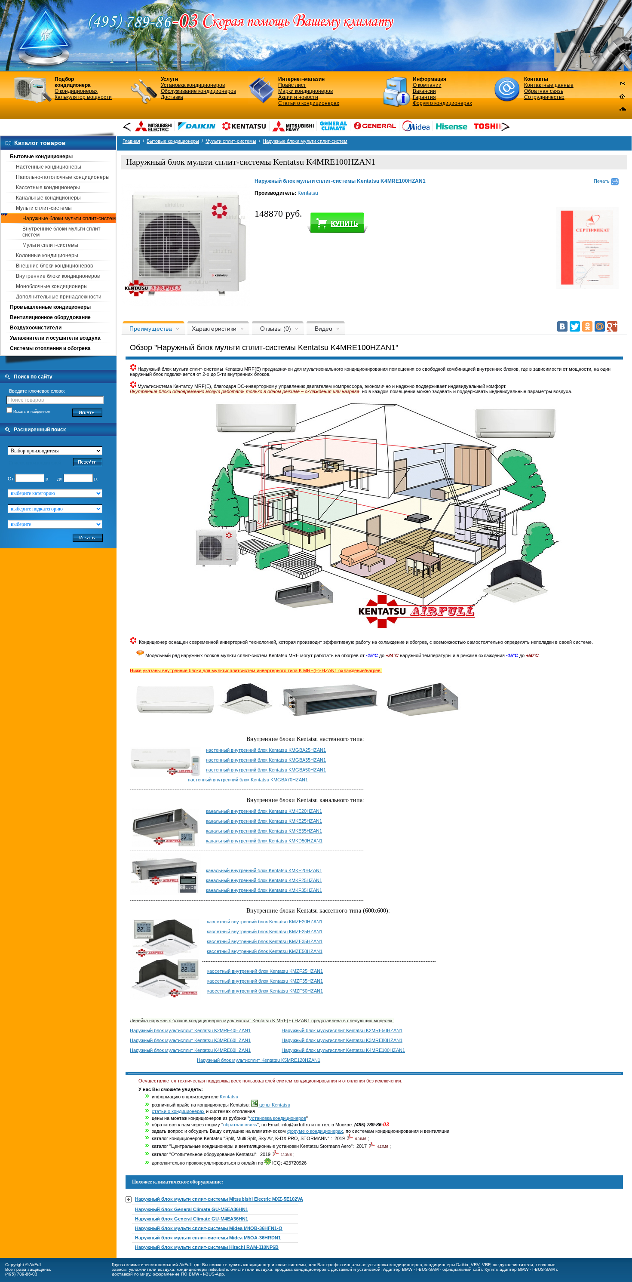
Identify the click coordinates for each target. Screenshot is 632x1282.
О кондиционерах (76, 91)
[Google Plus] (612, 326)
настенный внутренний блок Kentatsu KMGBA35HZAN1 (266, 759)
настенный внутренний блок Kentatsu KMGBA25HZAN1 (266, 750)
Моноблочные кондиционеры (52, 286)
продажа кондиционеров (300, 1269)
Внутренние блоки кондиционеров (58, 276)
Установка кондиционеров (193, 85)
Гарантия (424, 97)
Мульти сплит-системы (44, 208)
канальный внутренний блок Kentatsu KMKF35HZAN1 (264, 890)
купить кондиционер (249, 1264)
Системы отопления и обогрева (50, 348)
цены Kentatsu (274, 1104)
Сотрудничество (544, 97)
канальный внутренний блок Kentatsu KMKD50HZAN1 (264, 840)
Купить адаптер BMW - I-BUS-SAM (520, 1269)
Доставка (172, 97)
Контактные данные (549, 85)
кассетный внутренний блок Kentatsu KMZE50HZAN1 (264, 951)
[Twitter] (575, 326)
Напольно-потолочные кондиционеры (63, 177)
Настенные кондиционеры (48, 167)
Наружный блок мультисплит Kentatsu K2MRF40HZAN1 (190, 1030)
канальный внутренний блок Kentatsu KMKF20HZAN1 (264, 870)
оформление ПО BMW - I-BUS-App (188, 1274)
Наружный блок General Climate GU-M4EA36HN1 (191, 1218)
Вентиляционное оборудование (50, 317)
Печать (602, 181)
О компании (427, 85)
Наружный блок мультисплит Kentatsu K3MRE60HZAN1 (190, 1040)
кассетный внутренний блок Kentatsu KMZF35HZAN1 (265, 981)
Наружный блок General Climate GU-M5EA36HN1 (191, 1209)
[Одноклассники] (587, 326)
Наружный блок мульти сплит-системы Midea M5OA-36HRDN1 (208, 1237)
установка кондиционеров (277, 1118)
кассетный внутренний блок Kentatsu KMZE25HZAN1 (264, 931)
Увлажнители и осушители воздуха (55, 338)
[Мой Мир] (600, 326)
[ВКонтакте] (562, 326)
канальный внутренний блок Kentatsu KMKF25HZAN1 (264, 880)
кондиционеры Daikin (446, 1264)
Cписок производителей (35, 462)
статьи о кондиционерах (178, 1111)
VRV (475, 1264)
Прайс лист (292, 85)
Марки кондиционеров (305, 91)
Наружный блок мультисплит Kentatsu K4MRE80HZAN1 (190, 1050)
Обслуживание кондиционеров (198, 91)
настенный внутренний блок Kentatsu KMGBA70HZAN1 (248, 779)
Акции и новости (298, 97)
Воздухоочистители (35, 328)
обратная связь (240, 1124)
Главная (131, 141)
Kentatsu (308, 193)
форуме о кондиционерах (315, 1131)
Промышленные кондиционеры (50, 307)
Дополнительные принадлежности (58, 297)
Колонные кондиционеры (47, 255)
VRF (486, 1264)
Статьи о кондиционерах (308, 103)
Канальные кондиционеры (48, 198)
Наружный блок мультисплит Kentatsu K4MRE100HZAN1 (343, 1050)
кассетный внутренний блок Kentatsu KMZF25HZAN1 (265, 971)
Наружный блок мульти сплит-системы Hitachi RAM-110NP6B (207, 1247)
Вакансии (424, 91)
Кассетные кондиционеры (48, 187)
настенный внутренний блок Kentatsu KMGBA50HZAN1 (266, 769)
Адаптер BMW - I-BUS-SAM (411, 1269)
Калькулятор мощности (83, 97)
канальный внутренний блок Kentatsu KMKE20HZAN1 (264, 811)
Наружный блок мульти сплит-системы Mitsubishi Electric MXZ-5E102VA (219, 1199)
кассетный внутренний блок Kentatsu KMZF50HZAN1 (265, 990)
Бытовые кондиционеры (41, 157)
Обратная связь (543, 91)
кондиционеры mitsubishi (202, 1269)
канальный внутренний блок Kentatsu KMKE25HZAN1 (264, 821)
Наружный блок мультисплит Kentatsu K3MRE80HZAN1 (342, 1040)
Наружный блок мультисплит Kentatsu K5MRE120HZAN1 (258, 1060)
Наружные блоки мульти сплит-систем (69, 218)
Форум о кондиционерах (442, 103)
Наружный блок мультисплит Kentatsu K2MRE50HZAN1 (342, 1030)
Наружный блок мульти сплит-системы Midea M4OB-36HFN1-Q (208, 1228)
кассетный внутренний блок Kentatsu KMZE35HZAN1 (264, 941)
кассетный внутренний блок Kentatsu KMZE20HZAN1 (264, 921)
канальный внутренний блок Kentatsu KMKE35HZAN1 (264, 830)
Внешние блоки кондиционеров (54, 266)
